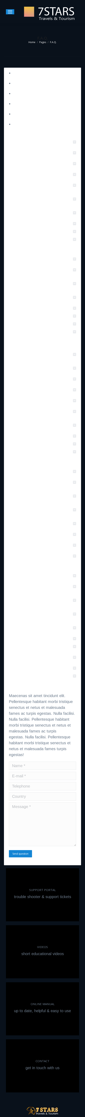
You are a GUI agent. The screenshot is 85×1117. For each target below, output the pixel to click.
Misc (17, 114)
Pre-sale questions (29, 73)
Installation (22, 83)
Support (20, 93)
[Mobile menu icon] (10, 11)
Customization (25, 103)
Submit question (27, 124)
